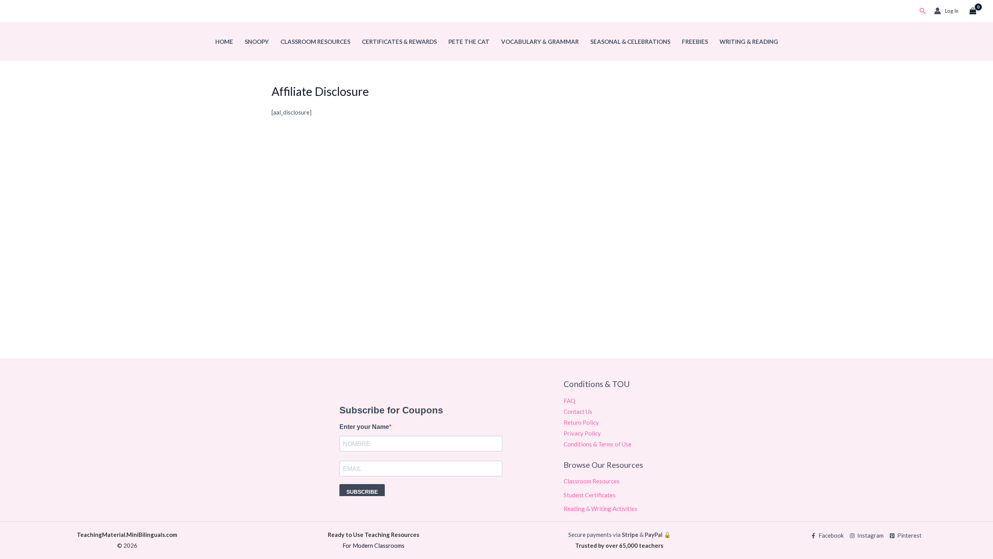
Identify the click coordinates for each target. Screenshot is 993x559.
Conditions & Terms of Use (597, 444)
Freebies (695, 41)
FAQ (569, 400)
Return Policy (581, 422)
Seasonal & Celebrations (630, 41)
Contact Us (578, 411)
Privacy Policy (582, 433)
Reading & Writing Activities (600, 508)
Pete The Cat (469, 41)
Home (224, 41)
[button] (922, 11)
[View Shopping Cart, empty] (972, 11)
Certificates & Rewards (399, 41)
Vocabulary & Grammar (540, 41)
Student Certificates (590, 494)
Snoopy (257, 41)
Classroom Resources (315, 41)
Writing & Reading (749, 41)
